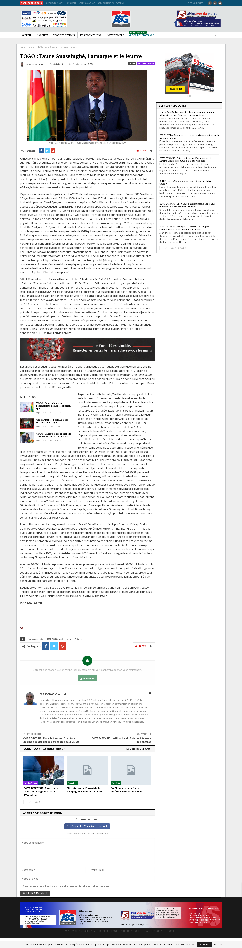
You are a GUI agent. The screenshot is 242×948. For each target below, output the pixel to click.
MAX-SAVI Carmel (55, 639)
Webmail (120, 3)
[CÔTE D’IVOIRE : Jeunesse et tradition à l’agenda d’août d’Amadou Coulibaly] (43, 770)
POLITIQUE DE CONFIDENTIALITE (135, 931)
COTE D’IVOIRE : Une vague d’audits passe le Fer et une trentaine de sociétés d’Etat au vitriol (187, 205)
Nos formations (91, 35)
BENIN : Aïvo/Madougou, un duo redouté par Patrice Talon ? (186, 182)
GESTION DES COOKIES (165, 931)
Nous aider (71, 3)
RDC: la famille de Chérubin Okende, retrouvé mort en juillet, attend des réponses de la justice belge (186, 114)
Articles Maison (146, 64)
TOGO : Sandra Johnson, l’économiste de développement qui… (53, 406)
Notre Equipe (115, 35)
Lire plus (218, 944)
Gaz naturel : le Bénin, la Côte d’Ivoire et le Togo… (52, 421)
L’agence (42, 35)
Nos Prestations (64, 35)
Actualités (72, 783)
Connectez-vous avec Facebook (89, 826)
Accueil (26, 35)
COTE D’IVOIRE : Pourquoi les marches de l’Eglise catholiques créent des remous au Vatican (184, 228)
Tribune (78, 639)
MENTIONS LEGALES (75, 931)
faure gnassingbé (35, 639)
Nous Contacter (106, 3)
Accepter (204, 944)
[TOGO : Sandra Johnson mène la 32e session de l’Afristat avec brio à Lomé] (27, 437)
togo (68, 639)
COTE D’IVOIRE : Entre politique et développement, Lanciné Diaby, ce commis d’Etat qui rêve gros (185, 159)
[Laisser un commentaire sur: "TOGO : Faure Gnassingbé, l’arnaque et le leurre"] (151, 150)
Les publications (87, 3)
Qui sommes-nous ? (54, 3)
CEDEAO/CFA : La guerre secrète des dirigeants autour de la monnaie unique (189, 136)
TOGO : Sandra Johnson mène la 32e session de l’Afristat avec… (53, 435)
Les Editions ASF (141, 34)
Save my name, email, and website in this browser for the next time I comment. (67, 886)
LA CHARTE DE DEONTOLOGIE (102, 931)
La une (132, 64)
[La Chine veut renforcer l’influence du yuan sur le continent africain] (131, 770)
